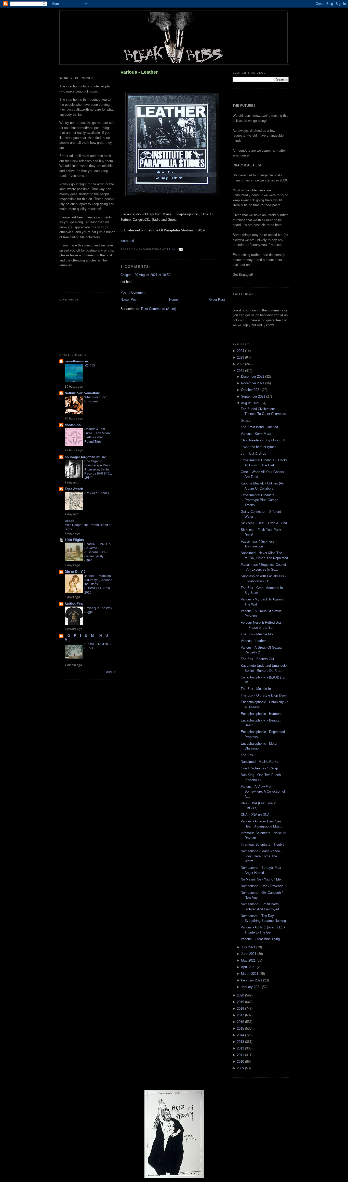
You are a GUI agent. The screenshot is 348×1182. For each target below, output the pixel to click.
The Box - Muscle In (256, 689)
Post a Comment (133, 292)
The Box (247, 755)
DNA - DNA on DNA (255, 815)
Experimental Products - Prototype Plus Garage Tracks (259, 500)
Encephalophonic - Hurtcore (261, 714)
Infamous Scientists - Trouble (262, 844)
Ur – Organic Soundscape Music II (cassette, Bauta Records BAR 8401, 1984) (98, 469)
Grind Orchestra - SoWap (259, 768)
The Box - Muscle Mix (257, 634)
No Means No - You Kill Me (261, 879)
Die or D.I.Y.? (75, 572)
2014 (241, 1035)
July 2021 (248, 947)
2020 (241, 995)
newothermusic (77, 361)
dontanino (73, 425)
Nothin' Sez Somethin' (82, 393)
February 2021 (252, 980)
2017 (241, 1015)
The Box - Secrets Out (257, 659)
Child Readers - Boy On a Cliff (263, 440)
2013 (241, 1042)
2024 (241, 351)
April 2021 (249, 967)
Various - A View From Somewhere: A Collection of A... (263, 791)
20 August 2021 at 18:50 (152, 275)
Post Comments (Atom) (158, 309)
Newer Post (129, 299)
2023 (241, 357)
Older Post (217, 299)
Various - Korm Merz (256, 434)
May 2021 (249, 960)
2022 (241, 364)
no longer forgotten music (85, 457)
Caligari (126, 275)
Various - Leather (139, 72)
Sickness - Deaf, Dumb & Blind (264, 523)
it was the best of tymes (258, 447)
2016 (241, 1022)
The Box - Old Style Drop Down (264, 695)
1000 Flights (74, 540)
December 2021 (253, 376)
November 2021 (253, 383)
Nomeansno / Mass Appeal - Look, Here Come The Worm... (262, 856)
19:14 (171, 249)
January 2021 (251, 987)
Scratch (246, 420)
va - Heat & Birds (253, 453)
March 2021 (250, 974)
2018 (241, 1008)
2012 (241, 1048)
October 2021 (251, 390)
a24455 (89, 365)
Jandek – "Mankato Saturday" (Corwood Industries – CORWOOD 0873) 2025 (98, 584)
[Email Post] (180, 249)
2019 (241, 1002)
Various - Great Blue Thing (260, 939)
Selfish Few (74, 604)
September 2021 (253, 396)
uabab (69, 521)
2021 (241, 371)
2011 (241, 1055)
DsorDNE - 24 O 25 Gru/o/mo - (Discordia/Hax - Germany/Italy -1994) (97, 552)
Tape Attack (74, 489)
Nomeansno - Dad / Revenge (262, 886)
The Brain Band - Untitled (259, 427)
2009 (241, 1068)
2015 (241, 1028)
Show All (110, 671)
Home (173, 299)
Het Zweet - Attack (96, 493)
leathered (127, 241)
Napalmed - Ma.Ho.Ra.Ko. (260, 762)
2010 (241, 1061)
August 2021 (251, 403)
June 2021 (249, 954)
